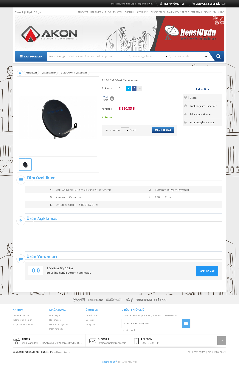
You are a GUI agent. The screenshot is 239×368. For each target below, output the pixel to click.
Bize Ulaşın (54, 315)
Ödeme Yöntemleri (21, 315)
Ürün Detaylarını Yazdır (202, 122)
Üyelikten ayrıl (128, 330)
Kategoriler (91, 324)
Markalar (90, 319)
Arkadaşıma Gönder (200, 114)
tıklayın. (148, 3)
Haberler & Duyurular (59, 324)
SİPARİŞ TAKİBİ (158, 12)
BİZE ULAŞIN (142, 12)
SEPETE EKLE (164, 129)
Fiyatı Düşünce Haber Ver (203, 106)
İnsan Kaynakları (57, 328)
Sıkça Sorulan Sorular (23, 324)
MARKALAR (196, 12)
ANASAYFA (83, 12)
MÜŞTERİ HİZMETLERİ (123, 12)
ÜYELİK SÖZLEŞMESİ (196, 352)
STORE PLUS (109, 362)
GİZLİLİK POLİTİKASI (217, 352)
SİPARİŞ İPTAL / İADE (214, 12)
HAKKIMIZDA (96, 12)
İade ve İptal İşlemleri (22, 319)
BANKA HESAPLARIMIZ (178, 12)
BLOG (108, 12)
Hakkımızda (55, 319)
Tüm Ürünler (92, 315)
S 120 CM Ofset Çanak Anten (74, 73)
